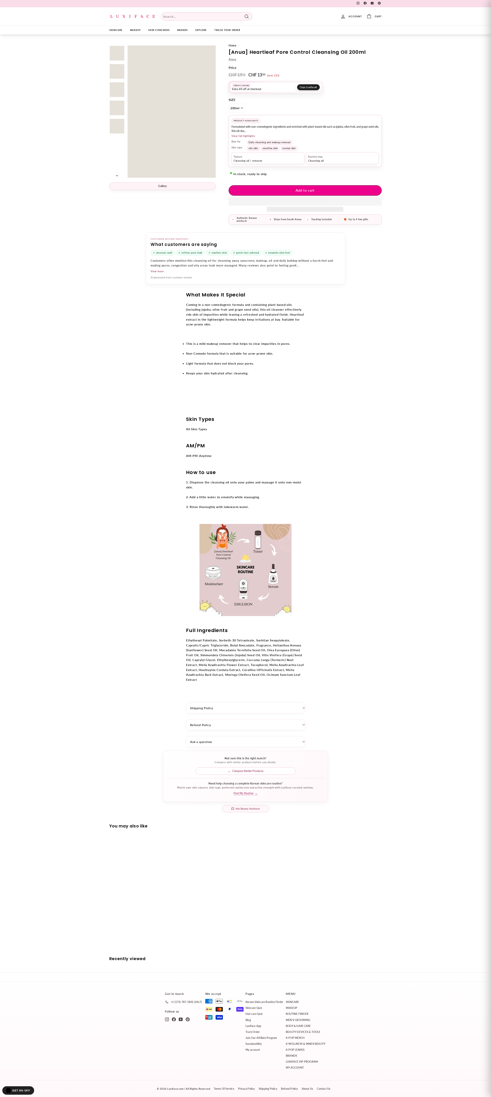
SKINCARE (115, 30)
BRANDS (182, 30)
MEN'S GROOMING (298, 1020)
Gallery (162, 186)
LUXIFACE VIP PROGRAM (302, 1061)
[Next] (117, 174)
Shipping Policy (201, 708)
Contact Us (323, 1088)
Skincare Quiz (254, 1007)
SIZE (232, 100)
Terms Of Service (224, 1088)
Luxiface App (253, 1026)
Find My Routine (246, 793)
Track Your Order (227, 30)
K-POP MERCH (295, 1037)
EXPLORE (201, 30)
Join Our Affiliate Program (261, 1037)
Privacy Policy (246, 1088)
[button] (305, 201)
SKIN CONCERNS (159, 30)
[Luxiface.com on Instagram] (167, 1019)
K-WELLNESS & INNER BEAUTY (305, 1043)
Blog (248, 1020)
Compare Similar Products (247, 771)
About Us (307, 1088)
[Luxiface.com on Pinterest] (188, 1019)
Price (232, 68)
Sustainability (254, 1043)
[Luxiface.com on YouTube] (181, 1019)
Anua (232, 59)
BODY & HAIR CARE (298, 1026)
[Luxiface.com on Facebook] (174, 1019)
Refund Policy (200, 725)
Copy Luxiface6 (308, 87)
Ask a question (201, 742)
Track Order (253, 1031)
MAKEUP (135, 30)
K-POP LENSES (295, 1049)
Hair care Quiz (254, 1013)
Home (232, 45)
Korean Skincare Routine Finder (264, 1002)
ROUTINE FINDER (297, 1013)
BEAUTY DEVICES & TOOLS (303, 1031)
